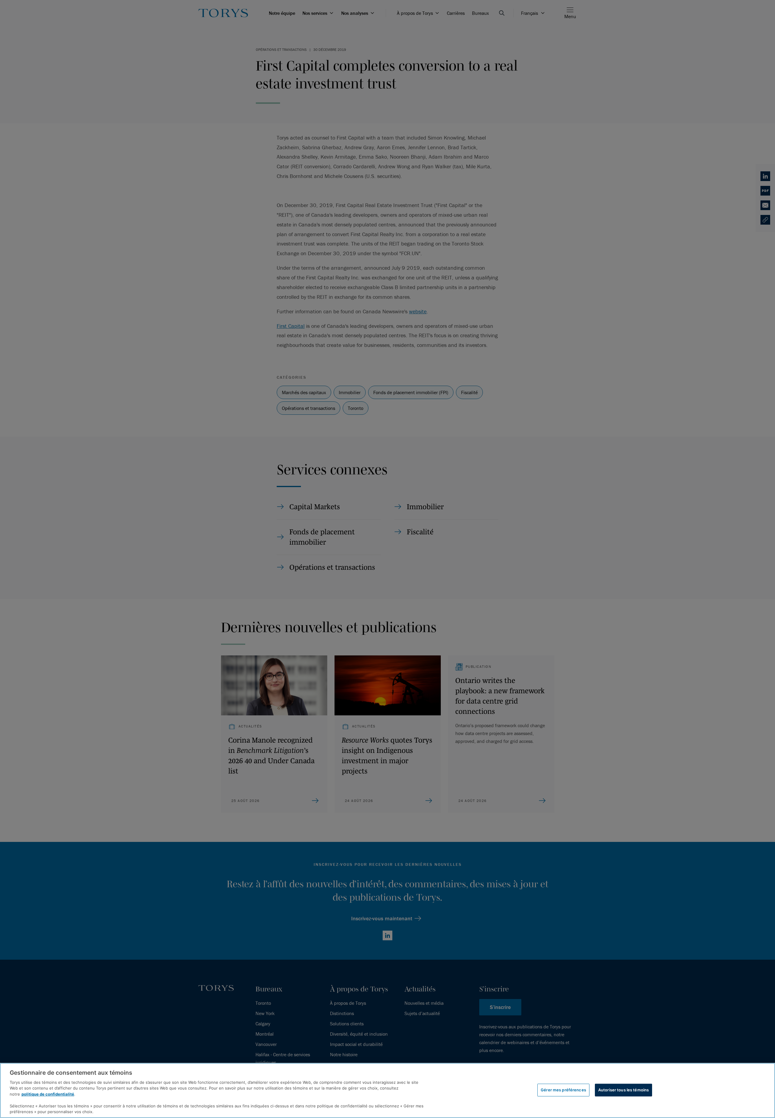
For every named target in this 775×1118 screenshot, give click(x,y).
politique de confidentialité (47, 1094)
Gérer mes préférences (563, 1089)
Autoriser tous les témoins (623, 1089)
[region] (387, 1090)
